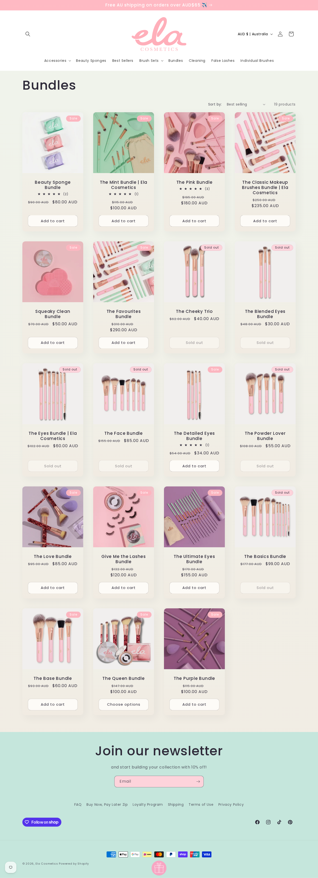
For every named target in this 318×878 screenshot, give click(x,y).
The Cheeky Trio (194, 311)
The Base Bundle (53, 678)
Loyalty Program (148, 804)
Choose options (123, 704)
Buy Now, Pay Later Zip (107, 804)
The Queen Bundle (123, 678)
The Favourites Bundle (124, 314)
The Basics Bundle (265, 556)
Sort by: (215, 104)
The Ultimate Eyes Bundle (194, 559)
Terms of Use (201, 804)
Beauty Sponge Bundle (53, 185)
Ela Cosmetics (47, 864)
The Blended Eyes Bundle (265, 314)
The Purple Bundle (194, 678)
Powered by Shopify (74, 864)
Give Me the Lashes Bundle (123, 559)
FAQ (78, 804)
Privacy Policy (231, 804)
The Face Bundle (123, 433)
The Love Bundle (53, 556)
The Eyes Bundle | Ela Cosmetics (53, 436)
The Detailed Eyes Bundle (194, 436)
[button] (27, 34)
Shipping (176, 804)
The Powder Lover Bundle (265, 436)
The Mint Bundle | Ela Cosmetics (123, 185)
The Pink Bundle (194, 182)
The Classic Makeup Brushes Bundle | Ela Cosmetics (265, 187)
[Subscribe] (198, 781)
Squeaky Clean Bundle (52, 314)
